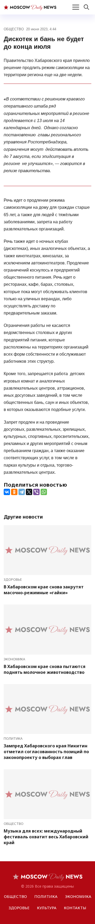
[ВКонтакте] (7, 492)
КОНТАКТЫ (75, 907)
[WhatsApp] (44, 492)
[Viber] (36, 492)
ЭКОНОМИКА (14, 659)
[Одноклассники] (14, 492)
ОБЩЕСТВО (14, 29)
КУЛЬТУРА (46, 907)
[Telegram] (21, 492)
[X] (29, 492)
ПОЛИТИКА (13, 738)
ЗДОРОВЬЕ (13, 579)
